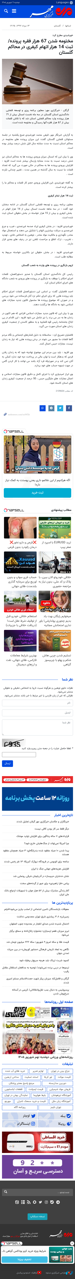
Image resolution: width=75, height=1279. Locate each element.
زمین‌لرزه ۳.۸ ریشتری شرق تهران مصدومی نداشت (43, 917)
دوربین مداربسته (57, 1083)
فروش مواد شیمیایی (59, 1089)
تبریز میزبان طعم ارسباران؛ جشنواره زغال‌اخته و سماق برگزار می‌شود (39, 933)
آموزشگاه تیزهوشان (61, 1095)
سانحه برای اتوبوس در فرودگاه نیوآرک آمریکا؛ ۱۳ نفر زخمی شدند (36, 862)
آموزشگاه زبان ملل (61, 1101)
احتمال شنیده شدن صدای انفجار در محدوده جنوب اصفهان (39, 924)
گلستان (57, 26)
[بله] (52, 1202)
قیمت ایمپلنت (36, 1089)
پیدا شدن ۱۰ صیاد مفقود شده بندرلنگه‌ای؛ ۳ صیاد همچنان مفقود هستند (36, 853)
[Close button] (72, 1243)
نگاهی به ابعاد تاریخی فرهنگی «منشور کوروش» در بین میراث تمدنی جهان (38, 951)
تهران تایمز (55, 1107)
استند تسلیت (31, 1077)
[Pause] (7, 470)
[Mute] (13, 470)
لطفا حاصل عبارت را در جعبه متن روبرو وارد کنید (47, 749)
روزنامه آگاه (20, 1107)
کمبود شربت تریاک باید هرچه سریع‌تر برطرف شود (44, 961)
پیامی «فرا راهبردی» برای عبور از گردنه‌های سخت (44, 884)
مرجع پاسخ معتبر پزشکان (21, 1083)
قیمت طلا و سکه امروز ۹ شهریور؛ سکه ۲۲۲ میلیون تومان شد (37, 942)
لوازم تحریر (38, 1071)
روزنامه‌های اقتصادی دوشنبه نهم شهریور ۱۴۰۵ (44, 1057)
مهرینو (8, 1101)
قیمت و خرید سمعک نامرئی (31, 1101)
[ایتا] (17, 1202)
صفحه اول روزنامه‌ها (59, 1002)
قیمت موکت (64, 1077)
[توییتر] (40, 1202)
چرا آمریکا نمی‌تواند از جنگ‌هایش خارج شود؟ (46, 844)
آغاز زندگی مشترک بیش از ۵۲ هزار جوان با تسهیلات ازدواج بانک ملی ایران (36, 893)
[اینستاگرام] (46, 1202)
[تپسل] (5, 431)
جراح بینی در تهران (60, 1071)
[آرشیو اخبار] (22, 1202)
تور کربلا (48, 1077)
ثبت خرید (37, 492)
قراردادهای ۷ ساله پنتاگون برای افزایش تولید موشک (42, 836)
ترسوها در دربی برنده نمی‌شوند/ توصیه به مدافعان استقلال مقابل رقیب (35, 970)
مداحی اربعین (11, 1077)
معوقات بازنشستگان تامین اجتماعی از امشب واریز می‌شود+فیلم (36, 909)
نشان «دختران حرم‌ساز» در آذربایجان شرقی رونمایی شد (41, 876)
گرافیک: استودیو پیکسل (27, 1273)
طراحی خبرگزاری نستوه (56, 1273)
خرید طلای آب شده (15, 1071)
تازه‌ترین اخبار (63, 815)
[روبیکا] (34, 1202)
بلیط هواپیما (39, 1095)
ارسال (7, 764)
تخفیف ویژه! (24, 1259)
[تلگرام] (57, 1202)
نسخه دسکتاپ (37, 1217)
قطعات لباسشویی (13, 1089)
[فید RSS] (28, 1202)
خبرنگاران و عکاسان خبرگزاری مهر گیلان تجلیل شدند (42, 822)
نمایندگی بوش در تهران (16, 1095)
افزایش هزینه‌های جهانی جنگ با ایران (50, 869)
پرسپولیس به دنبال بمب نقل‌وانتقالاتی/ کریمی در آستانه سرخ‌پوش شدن (40, 992)
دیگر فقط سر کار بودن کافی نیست (52, 829)
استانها (68, 26)
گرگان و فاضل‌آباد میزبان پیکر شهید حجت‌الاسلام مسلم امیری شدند (37, 981)
